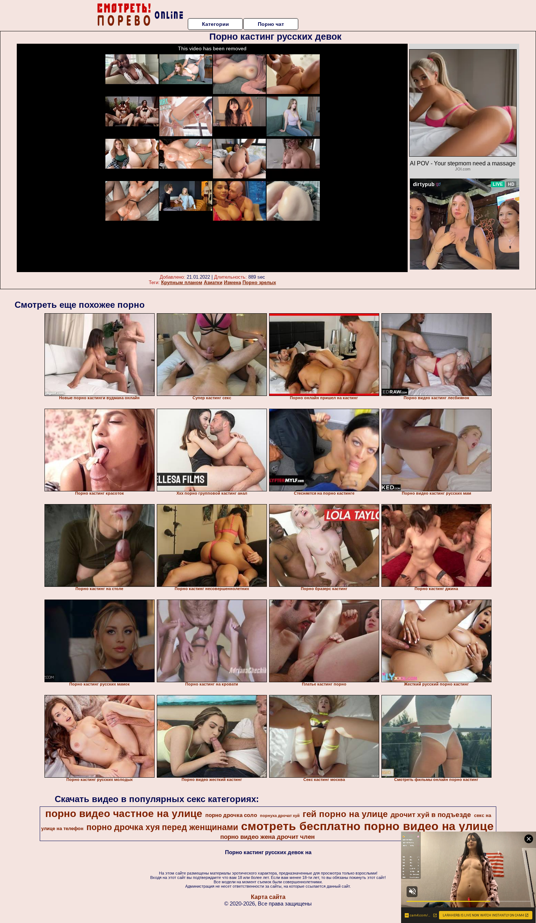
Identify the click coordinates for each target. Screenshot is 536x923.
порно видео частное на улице (123, 813)
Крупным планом (181, 282)
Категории (215, 24)
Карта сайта (268, 897)
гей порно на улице (345, 814)
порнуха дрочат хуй (280, 815)
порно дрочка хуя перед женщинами (162, 827)
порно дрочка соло (231, 815)
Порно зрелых (259, 282)
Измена (232, 282)
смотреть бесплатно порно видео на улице (367, 826)
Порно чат (271, 24)
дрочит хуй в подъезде (431, 814)
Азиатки (213, 282)
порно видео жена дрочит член (267, 836)
